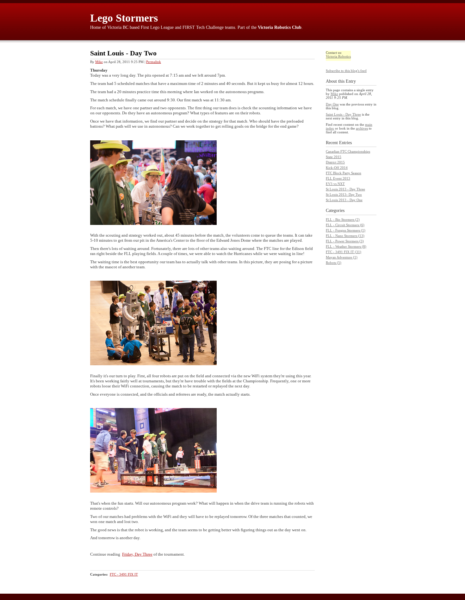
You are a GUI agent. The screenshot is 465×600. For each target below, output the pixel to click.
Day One (332, 104)
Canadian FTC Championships (348, 151)
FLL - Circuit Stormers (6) (345, 225)
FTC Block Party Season (343, 173)
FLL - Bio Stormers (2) (343, 219)
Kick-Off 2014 (337, 167)
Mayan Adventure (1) (341, 257)
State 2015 (333, 157)
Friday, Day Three (137, 554)
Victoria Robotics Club (279, 27)
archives (362, 128)
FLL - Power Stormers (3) (345, 241)
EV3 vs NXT (335, 184)
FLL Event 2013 (338, 178)
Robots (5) (333, 263)
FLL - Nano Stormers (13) (345, 236)
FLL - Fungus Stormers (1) (345, 230)
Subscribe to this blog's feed (346, 71)
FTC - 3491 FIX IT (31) (343, 252)
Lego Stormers (124, 18)
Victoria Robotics (338, 56)
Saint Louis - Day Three (343, 114)
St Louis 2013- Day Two (344, 194)
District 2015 (335, 162)
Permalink (153, 62)
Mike (99, 62)
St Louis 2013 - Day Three (345, 189)
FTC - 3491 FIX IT (124, 574)
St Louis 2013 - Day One (344, 200)
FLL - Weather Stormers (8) (346, 246)
